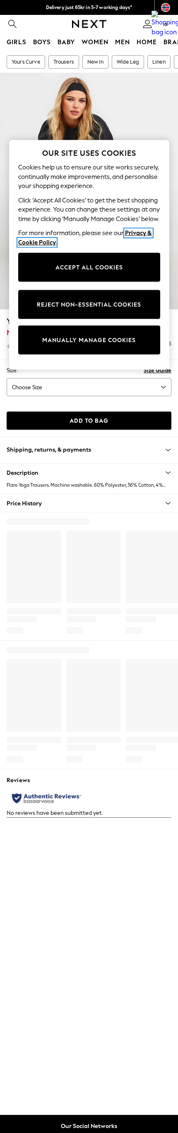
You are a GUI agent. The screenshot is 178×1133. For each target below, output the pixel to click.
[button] (89, 473)
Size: (12, 370)
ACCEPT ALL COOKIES (89, 267)
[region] (89, 255)
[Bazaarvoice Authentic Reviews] (46, 798)
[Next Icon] (89, 24)
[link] (12, 24)
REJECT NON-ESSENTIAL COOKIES (89, 304)
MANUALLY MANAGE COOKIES (89, 339)
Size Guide (157, 370)
